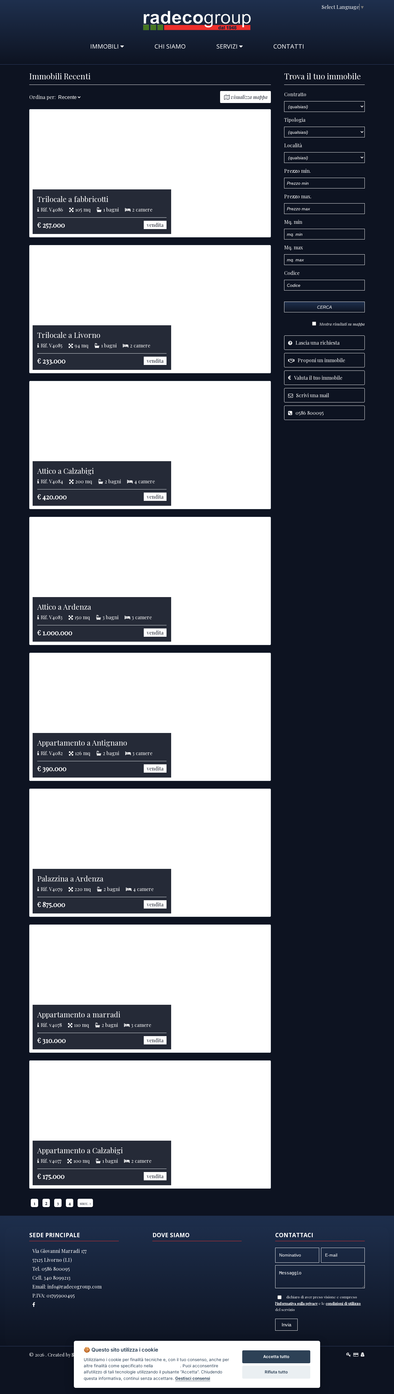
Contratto (295, 94)
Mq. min (293, 222)
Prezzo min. (297, 171)
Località (293, 145)
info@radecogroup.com (74, 1286)
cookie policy (167, 1365)
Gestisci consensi (192, 1378)
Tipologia (294, 120)
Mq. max (293, 247)
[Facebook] (75, 1304)
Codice (292, 273)
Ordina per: (42, 97)
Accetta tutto (276, 1356)
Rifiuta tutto (276, 1371)
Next (280, 173)
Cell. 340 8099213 (51, 1277)
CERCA (324, 307)
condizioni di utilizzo (343, 1303)
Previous (20, 173)
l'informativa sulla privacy (296, 1303)
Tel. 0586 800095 (51, 1268)
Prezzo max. (298, 196)
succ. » (85, 1203)
